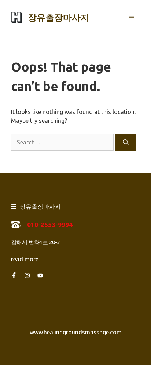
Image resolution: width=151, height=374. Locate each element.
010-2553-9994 (50, 224)
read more (24, 259)
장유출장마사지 (58, 17)
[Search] (125, 142)
